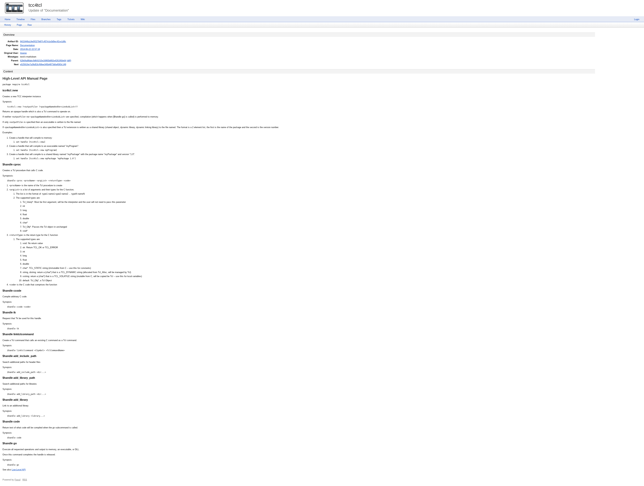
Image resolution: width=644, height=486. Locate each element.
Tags (59, 19)
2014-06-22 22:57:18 (30, 49)
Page (19, 25)
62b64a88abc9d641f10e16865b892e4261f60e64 (43, 60)
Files (33, 19)
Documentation (27, 45)
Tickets (71, 19)
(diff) (69, 60)
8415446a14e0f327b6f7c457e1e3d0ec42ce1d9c (43, 41)
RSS (24, 479)
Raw (30, 25)
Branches (46, 19)
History (7, 25)
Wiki (83, 19)
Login (636, 19)
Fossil (17, 479)
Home (7, 19)
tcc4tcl (35, 5)
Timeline (20, 19)
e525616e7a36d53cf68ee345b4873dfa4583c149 (43, 64)
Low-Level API (19, 469)
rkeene (23, 53)
